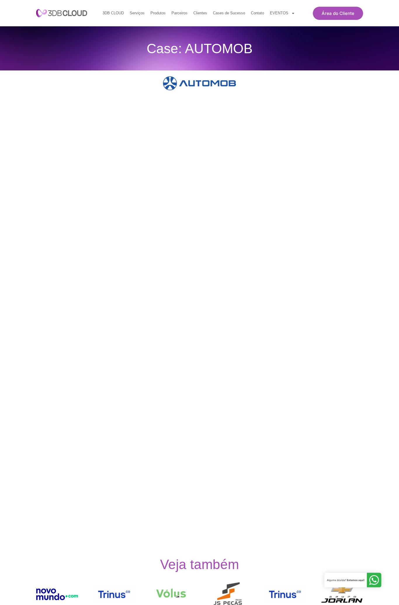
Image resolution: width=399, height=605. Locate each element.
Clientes (200, 13)
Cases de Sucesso (229, 13)
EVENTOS (279, 13)
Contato (257, 13)
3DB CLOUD (113, 13)
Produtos (158, 13)
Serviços (137, 13)
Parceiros (179, 13)
